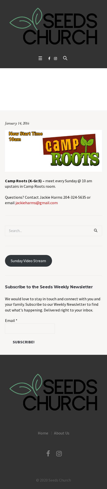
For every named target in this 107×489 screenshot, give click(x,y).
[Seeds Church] (53, 26)
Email (11, 320)
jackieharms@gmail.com (36, 202)
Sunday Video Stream (28, 260)
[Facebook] (49, 58)
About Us (61, 432)
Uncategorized (34, 102)
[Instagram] (55, 58)
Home (16, 102)
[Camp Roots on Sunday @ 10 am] (53, 150)
